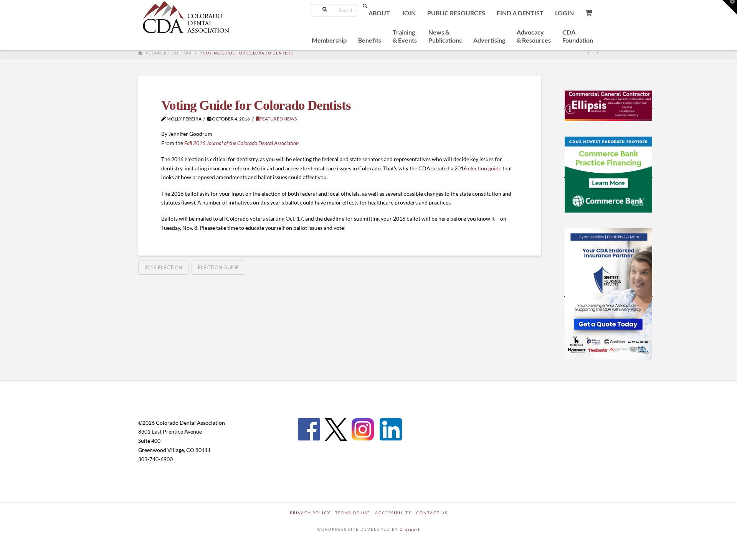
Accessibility (393, 512)
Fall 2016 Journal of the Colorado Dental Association (241, 143)
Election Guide (218, 267)
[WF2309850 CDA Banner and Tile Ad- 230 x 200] (608, 174)
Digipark (410, 529)
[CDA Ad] (608, 105)
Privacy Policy (310, 512)
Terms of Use (352, 512)
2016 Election (163, 267)
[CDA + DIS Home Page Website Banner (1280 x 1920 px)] (608, 293)
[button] (729, 7)
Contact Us (432, 512)
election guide (484, 168)
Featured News (278, 119)
